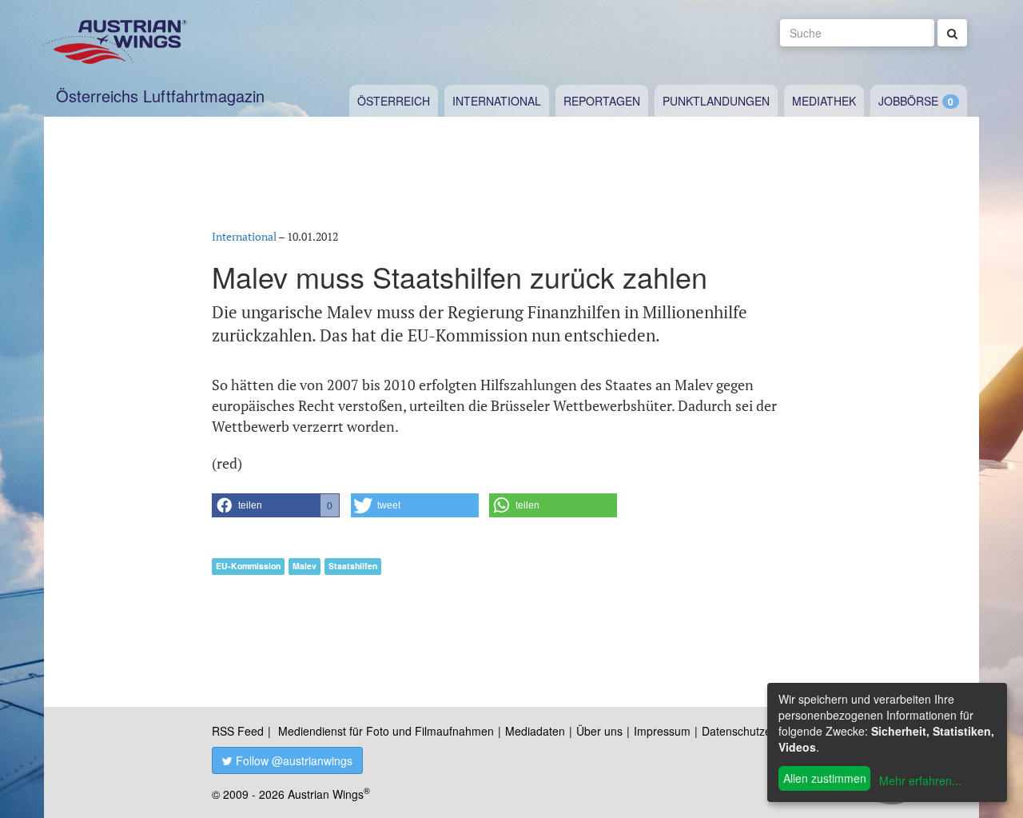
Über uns (599, 731)
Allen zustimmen (824, 778)
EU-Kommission (248, 566)
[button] (276, 505)
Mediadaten (535, 731)
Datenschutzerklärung (757, 731)
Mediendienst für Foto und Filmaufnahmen (386, 731)
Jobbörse (908, 101)
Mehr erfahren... (920, 780)
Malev (304, 566)
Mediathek (824, 101)
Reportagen (601, 101)
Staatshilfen (352, 566)
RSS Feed (238, 731)
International (496, 101)
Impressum (662, 731)
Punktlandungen (716, 101)
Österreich (393, 101)
